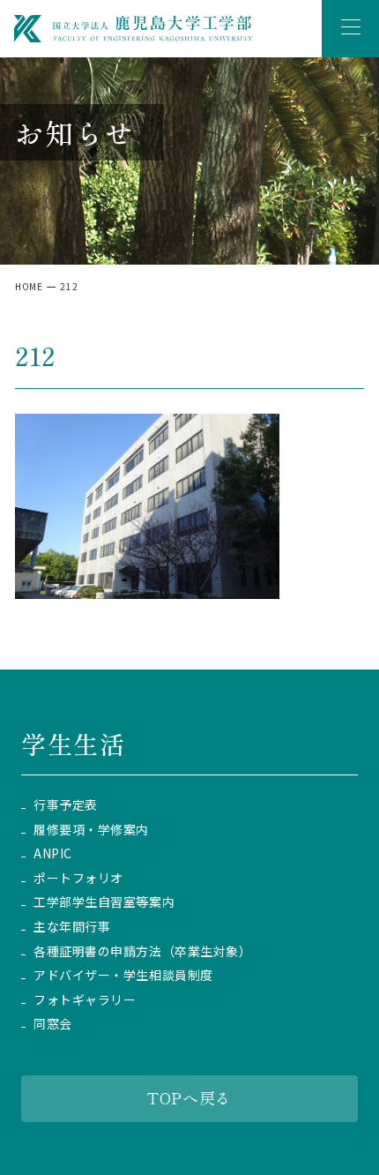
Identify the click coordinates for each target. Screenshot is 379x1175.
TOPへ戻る (189, 1097)
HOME (28, 286)
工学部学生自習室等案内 (104, 902)
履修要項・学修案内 (91, 829)
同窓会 (52, 1023)
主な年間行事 (71, 926)
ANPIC (52, 853)
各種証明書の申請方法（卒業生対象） (142, 951)
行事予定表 (65, 805)
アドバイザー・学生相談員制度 (123, 975)
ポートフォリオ (78, 878)
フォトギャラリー (84, 1000)
